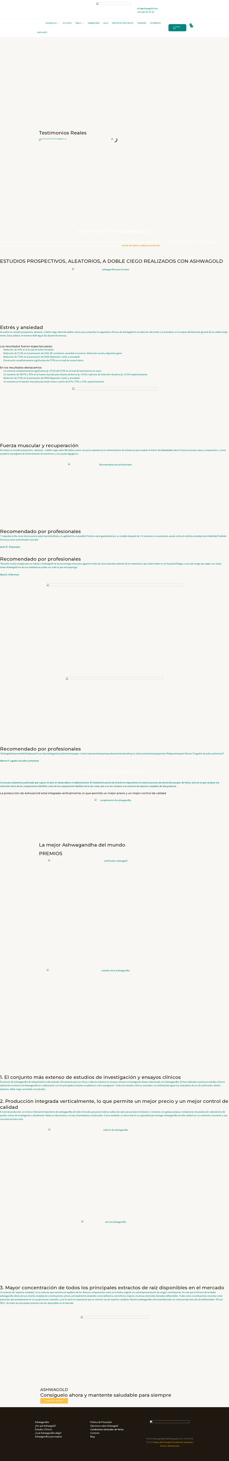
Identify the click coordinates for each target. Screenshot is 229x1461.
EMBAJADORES (94, 23)
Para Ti (79, 23)
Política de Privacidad (100, 1422)
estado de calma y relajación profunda (141, 245)
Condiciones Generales (182, 1442)
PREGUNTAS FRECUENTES (122, 23)
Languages (42, 32)
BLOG (106, 23)
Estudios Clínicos (43, 1429)
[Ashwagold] (113, 9)
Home (39, 23)
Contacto (95, 1433)
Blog (92, 1436)
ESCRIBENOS (155, 23)
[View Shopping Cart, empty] (191, 28)
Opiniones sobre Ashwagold (104, 1426)
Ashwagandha (42, 1422)
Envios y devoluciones (169, 1446)
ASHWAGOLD (51, 23)
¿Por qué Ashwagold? (45, 1426)
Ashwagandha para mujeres (48, 1436)
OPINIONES (141, 23)
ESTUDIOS (67, 23)
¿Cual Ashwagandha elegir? (48, 1433)
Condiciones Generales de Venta (107, 1429)
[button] (41, 139)
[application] (58, 23)
